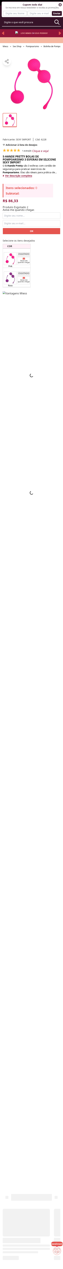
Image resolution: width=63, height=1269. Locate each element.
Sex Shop (17, 46)
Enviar (56, 13)
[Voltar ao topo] (57, 1261)
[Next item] (60, 33)
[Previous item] (3, 33)
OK (31, 231)
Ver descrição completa (18, 175)
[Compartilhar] (7, 61)
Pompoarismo (32, 46)
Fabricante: (17, 139)
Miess (5, 46)
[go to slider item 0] (10, 120)
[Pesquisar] (57, 22)
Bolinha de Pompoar (53, 46)
